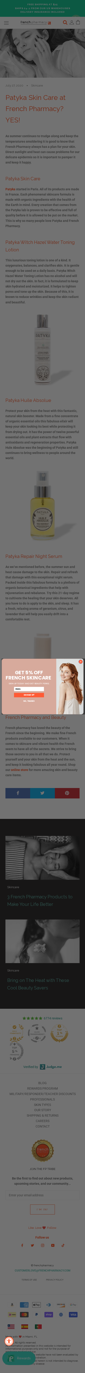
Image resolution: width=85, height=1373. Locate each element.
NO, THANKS (28, 701)
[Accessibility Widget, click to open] (9, 1341)
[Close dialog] (80, 662)
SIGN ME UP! (29, 695)
